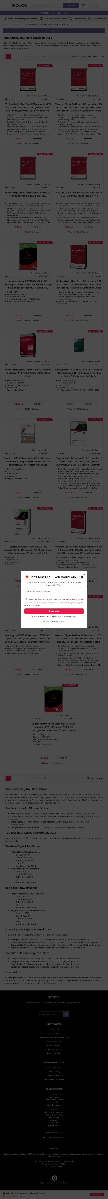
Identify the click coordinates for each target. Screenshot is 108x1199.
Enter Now (54, 611)
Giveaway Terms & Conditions (39, 603)
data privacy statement (74, 599)
